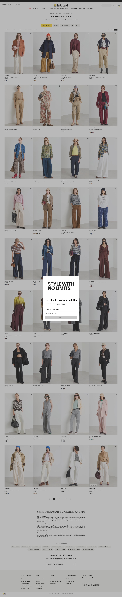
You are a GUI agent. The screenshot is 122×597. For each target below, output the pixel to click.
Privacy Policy (54, 313)
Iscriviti (61, 317)
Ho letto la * (51, 313)
